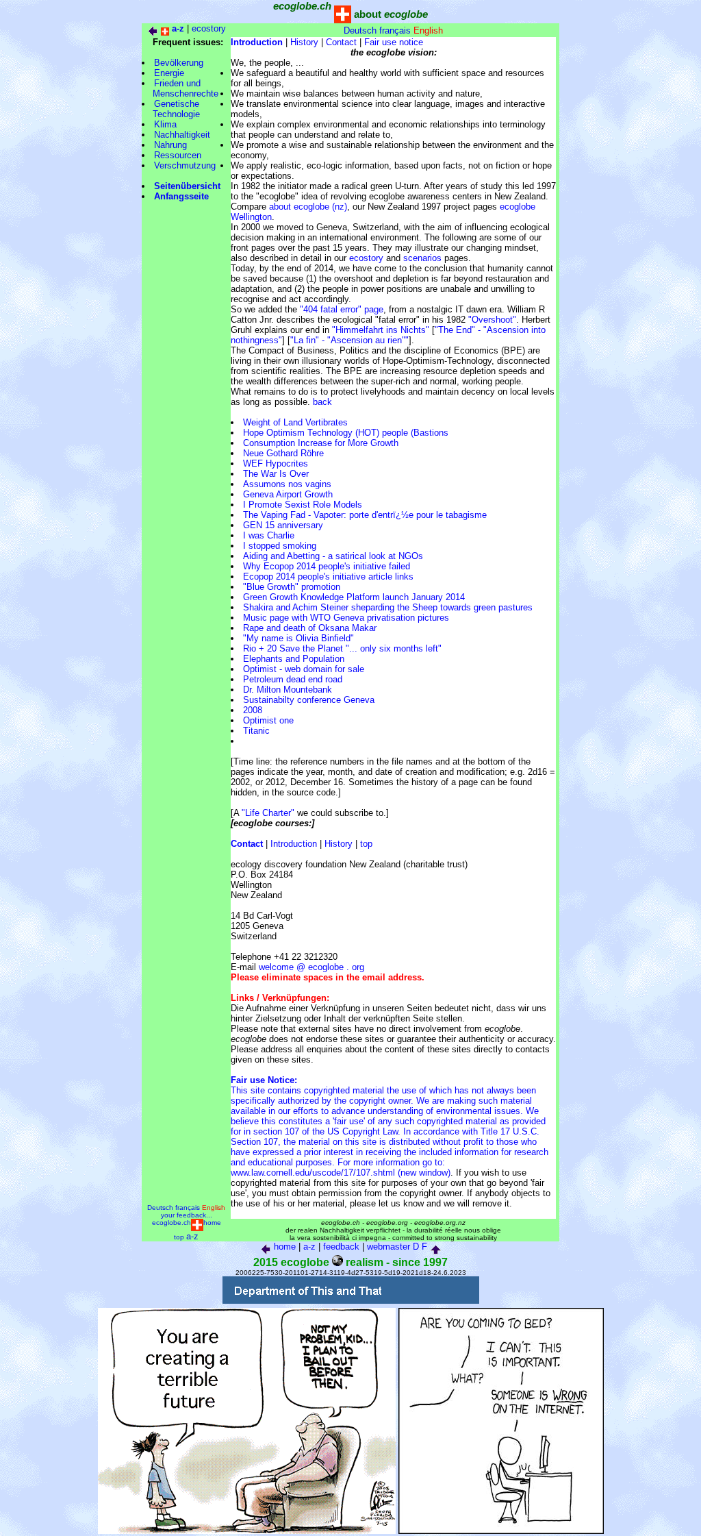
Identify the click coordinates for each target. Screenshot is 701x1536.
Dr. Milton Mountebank (287, 689)
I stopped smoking (279, 546)
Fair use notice (393, 42)
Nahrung (170, 145)
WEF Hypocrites (275, 463)
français (395, 30)
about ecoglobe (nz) (308, 206)
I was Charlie (268, 535)
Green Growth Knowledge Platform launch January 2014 (354, 597)
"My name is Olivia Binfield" (298, 638)
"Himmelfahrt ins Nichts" (380, 330)
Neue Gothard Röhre (283, 453)
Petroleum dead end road (292, 679)
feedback (341, 1246)
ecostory (209, 28)
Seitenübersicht (187, 186)
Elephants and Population (293, 659)
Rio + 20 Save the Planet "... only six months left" (342, 648)
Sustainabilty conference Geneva (308, 700)
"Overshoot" (492, 319)
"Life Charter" (268, 813)
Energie (169, 73)
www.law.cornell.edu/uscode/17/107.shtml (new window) (340, 1172)
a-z (192, 1236)
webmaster (388, 1246)
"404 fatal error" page (341, 309)
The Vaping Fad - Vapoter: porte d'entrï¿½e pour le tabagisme (365, 515)
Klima (165, 124)
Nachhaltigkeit (182, 134)
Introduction (293, 844)
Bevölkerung (178, 63)
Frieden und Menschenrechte (180, 88)
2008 (252, 710)
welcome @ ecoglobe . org (311, 967)
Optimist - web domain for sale (303, 669)
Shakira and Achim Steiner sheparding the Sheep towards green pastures (388, 607)
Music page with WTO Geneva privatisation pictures (346, 617)
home (212, 1222)
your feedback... (186, 1215)
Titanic (256, 731)
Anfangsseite (181, 196)
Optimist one (268, 720)
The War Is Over (276, 474)
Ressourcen (177, 155)
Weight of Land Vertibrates (295, 422)
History (304, 42)
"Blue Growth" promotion (291, 587)
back (322, 402)
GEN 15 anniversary (283, 525)
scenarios (422, 258)
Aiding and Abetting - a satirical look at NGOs (333, 556)
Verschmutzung (185, 165)
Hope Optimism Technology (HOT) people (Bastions (345, 433)
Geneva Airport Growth (288, 494)
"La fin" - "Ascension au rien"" (349, 340)
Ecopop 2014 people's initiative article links (328, 576)
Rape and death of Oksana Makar (310, 628)
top (366, 844)
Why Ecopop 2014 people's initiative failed (326, 566)
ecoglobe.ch (171, 1222)
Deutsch (360, 30)
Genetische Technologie (171, 109)
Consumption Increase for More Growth (320, 443)
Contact (341, 42)
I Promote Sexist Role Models (302, 504)
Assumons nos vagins (287, 484)
